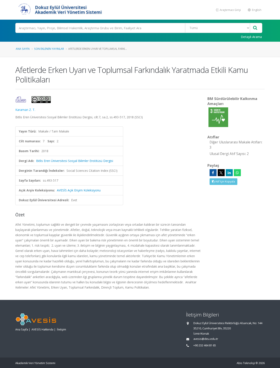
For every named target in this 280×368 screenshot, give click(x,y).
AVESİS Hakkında (42, 329)
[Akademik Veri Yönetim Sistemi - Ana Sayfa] (24, 10)
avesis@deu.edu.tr (205, 339)
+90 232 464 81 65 (204, 345)
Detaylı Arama (251, 36)
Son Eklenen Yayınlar (49, 48)
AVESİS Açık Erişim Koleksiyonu (79, 190)
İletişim (61, 329)
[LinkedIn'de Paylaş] (229, 172)
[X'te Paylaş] (221, 172)
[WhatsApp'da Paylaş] (237, 172)
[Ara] (255, 28)
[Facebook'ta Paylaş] (213, 172)
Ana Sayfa (23, 48)
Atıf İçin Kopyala (225, 181)
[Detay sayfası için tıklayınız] (218, 117)
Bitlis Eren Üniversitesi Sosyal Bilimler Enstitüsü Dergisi (74, 161)
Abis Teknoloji (246, 363)
